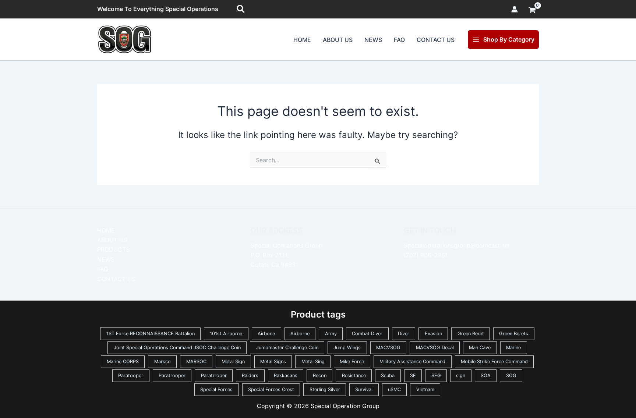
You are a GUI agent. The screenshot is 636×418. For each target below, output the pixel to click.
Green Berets (513, 333)
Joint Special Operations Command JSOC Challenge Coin (177, 347)
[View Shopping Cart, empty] (532, 10)
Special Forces (216, 389)
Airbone (266, 333)
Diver (403, 333)
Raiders (250, 375)
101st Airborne (226, 333)
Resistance (354, 375)
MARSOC (196, 361)
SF (413, 375)
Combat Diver (367, 333)
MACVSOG (388, 347)
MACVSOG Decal (435, 347)
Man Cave (480, 347)
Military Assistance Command (412, 361)
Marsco (162, 361)
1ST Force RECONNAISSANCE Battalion (150, 333)
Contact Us (436, 39)
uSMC (394, 389)
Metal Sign (233, 361)
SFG (436, 375)
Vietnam (425, 389)
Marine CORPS (123, 361)
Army (331, 333)
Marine (513, 347)
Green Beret (470, 333)
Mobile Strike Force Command (494, 361)
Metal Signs (273, 361)
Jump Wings (347, 347)
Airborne (300, 333)
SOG (511, 375)
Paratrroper (214, 375)
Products (113, 249)
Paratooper (130, 375)
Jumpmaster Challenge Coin (287, 347)
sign (460, 375)
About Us (338, 39)
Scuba (388, 375)
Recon (319, 375)
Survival (363, 389)
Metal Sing (313, 361)
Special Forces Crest (271, 389)
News (373, 39)
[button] (241, 9)
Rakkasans (285, 375)
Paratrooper (172, 375)
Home (302, 39)
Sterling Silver (325, 389)
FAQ (399, 39)
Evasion (433, 333)
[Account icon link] (514, 9)
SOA (486, 375)
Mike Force (352, 361)
